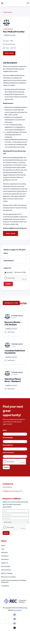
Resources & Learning (8, 577)
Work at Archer (6, 570)
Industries (4, 552)
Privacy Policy (5, 566)
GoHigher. (19, 610)
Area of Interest (8, 452)
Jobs (2, 549)
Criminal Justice (8, 29)
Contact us (4, 556)
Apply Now (9, 53)
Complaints (5, 586)
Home (3, 545)
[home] (14, 3)
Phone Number (8, 437)
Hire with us (5, 559)
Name (6, 253)
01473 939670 (7, 487)
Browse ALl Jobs (11, 303)
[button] (28, 3)
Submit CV (7, 268)
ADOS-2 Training (6, 573)
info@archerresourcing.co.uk (12, 491)
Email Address (9, 260)
